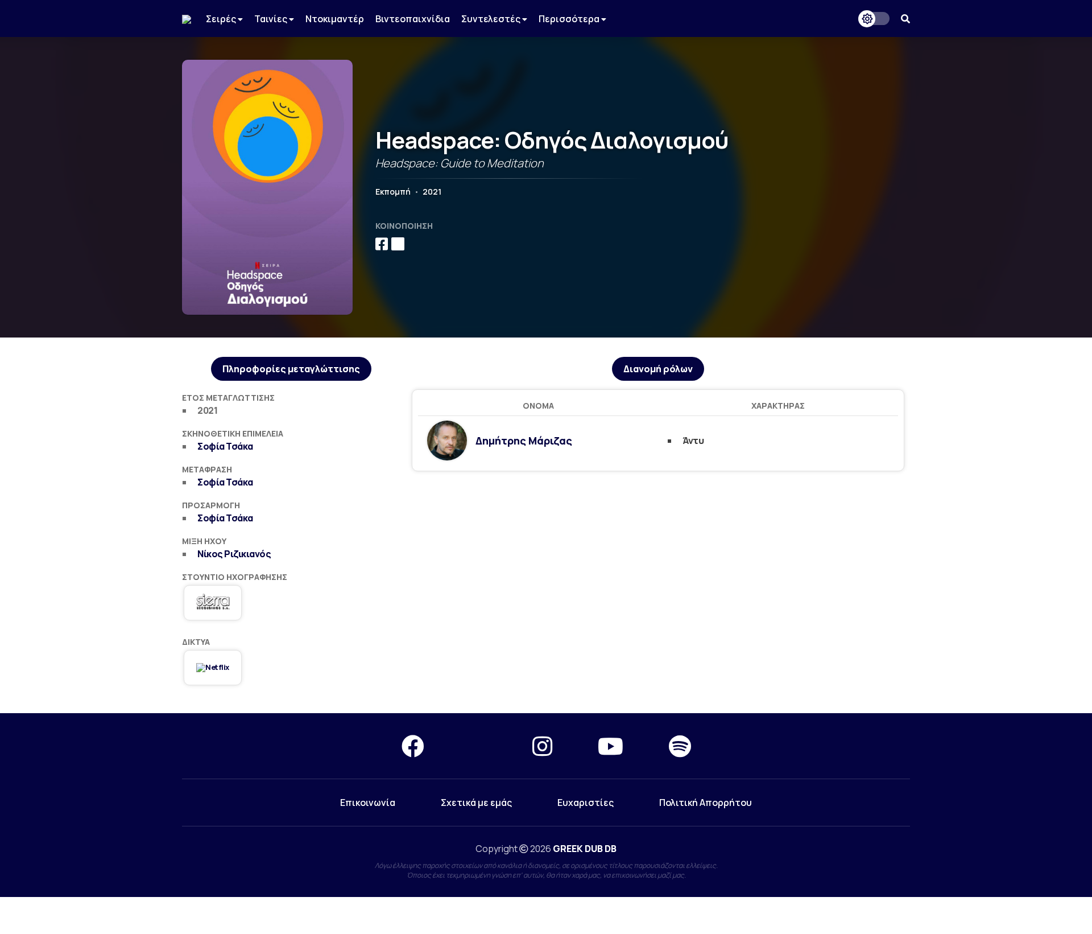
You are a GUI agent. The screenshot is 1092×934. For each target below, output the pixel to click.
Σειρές (222, 19)
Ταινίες (271, 19)
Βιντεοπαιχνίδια (412, 19)
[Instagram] (542, 746)
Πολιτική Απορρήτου (705, 802)
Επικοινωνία (367, 802)
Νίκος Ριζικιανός (234, 554)
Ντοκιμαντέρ (334, 19)
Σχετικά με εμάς (476, 802)
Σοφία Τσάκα (225, 446)
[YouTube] (610, 746)
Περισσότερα (570, 19)
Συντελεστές (491, 19)
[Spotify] (680, 746)
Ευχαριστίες (585, 802)
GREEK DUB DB (585, 848)
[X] (478, 746)
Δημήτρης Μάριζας (523, 440)
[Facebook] (413, 746)
